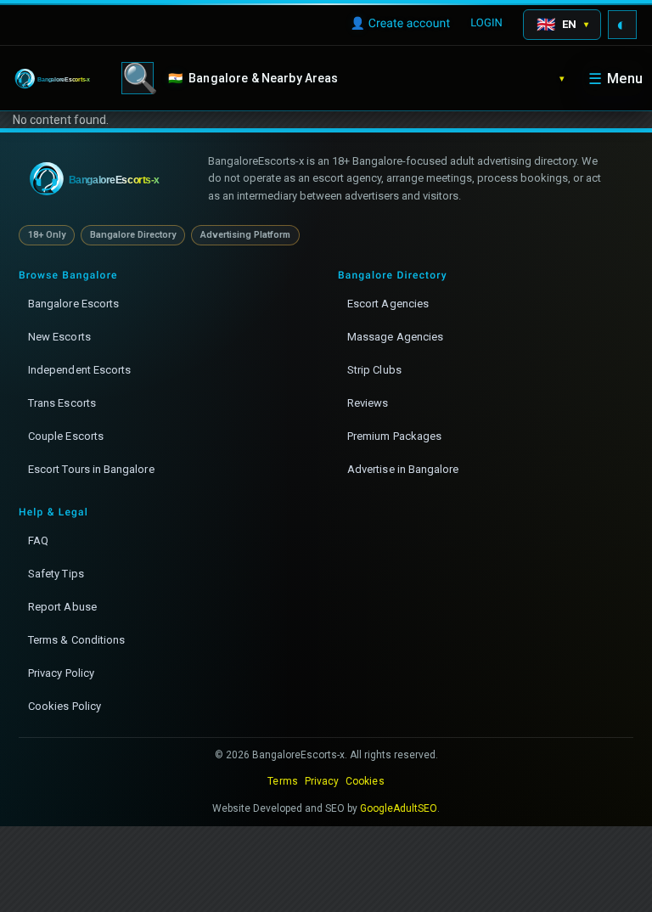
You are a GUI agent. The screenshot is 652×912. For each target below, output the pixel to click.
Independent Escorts (79, 369)
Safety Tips (56, 573)
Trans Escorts (62, 403)
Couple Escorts (66, 436)
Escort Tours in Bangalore (91, 469)
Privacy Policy (61, 673)
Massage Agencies (395, 336)
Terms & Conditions (76, 639)
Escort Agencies (388, 303)
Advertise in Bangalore (402, 469)
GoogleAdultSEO (399, 808)
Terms (282, 781)
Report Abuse (62, 606)
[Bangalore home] (106, 179)
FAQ (38, 540)
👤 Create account (400, 24)
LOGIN (486, 23)
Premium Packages (394, 436)
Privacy (322, 781)
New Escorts (59, 336)
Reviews (367, 403)
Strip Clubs (374, 369)
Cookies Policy (64, 706)
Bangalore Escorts (73, 303)
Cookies (365, 781)
